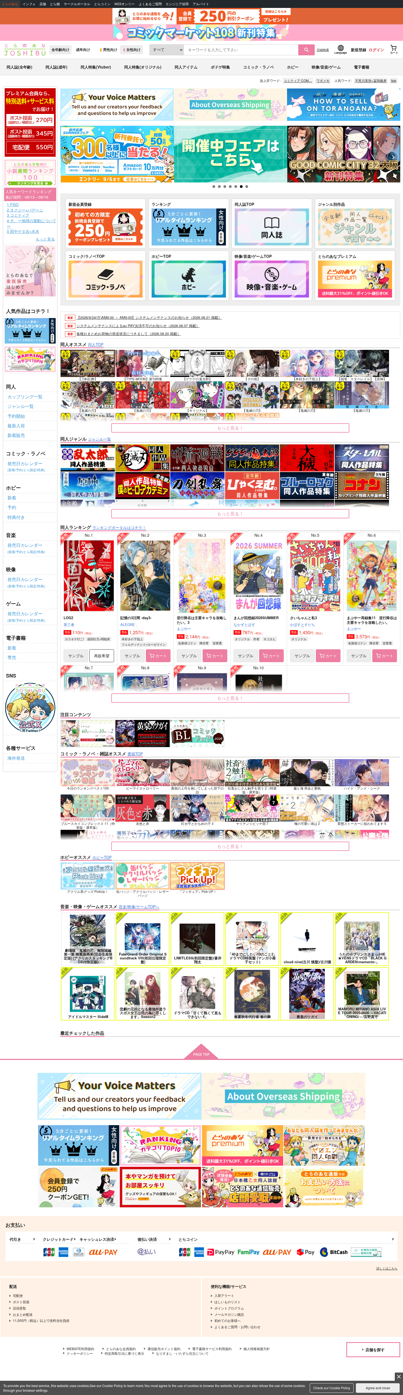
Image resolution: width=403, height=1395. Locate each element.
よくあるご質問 (150, 4)
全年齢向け (60, 49)
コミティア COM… (298, 80)
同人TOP (95, 344)
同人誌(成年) (56, 67)
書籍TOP (135, 753)
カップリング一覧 (24, 396)
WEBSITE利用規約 (80, 1348)
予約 (11, 507)
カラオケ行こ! (74, 639)
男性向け (110, 49)
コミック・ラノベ (258, 67)
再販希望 (101, 655)
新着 (11, 497)
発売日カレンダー (26, 466)
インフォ (29, 4)
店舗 (42, 4)
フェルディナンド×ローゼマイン (144, 644)
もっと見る (45, 239)
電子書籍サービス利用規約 (212, 1348)
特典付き (16, 517)
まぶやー (184, 628)
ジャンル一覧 (20, 406)
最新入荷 (16, 425)
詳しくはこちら (387, 1268)
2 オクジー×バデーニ (25, 210)
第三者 (69, 624)
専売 (11, 657)
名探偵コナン (187, 643)
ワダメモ (323, 80)
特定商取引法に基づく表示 (124, 1353)
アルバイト (201, 4)
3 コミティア (18, 215)
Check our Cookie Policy (331, 1387)
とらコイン (102, 4)
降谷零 (204, 643)
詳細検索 (323, 49)
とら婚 (55, 4)
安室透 (217, 643)
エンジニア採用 (177, 4)
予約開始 (16, 416)
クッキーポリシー (80, 1353)
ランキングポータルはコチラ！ (119, 527)
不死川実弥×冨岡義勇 (371, 80)
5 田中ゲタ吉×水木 (23, 231)
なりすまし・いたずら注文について (182, 1353)
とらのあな (10, 4)
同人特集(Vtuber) (96, 67)
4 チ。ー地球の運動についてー (31, 223)
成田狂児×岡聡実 (98, 639)
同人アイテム (186, 67)
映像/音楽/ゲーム (326, 67)
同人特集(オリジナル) (142, 67)
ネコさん (269, 639)
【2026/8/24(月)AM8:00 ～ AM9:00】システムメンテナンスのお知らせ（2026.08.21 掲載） (149, 317)
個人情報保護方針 (256, 1348)
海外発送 (16, 758)
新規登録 (358, 49)
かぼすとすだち (302, 624)
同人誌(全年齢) (19, 67)
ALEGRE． (129, 624)
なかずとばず (244, 624)
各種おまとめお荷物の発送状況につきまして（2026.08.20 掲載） (128, 333)
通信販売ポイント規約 (163, 1348)
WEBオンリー (124, 4)
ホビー (293, 67)
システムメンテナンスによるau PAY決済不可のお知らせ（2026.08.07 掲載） (138, 325)
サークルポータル (77, 4)
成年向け (83, 49)
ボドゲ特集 (220, 67)
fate (393, 80)
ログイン (376, 49)
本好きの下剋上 (132, 639)
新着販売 (16, 435)
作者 (256, 639)
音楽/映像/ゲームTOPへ (139, 906)
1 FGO (13, 204)
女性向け (133, 49)
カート (161, 655)
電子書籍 (361, 67)
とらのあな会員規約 (121, 1348)
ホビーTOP (102, 857)
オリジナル (242, 639)
